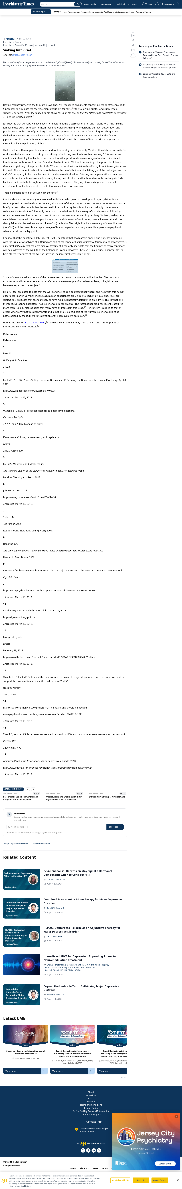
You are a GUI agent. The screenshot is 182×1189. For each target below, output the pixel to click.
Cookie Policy (26, 1186)
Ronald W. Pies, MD (55, 908)
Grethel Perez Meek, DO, (57, 965)
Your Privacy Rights (91, 1114)
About (91, 1092)
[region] (91, 1180)
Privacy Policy (91, 1108)
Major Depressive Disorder (141, 12)
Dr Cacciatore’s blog (34, 322)
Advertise (91, 1095)
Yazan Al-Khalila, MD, (78, 965)
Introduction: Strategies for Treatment (107, 797)
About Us (84, 1168)
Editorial (91, 1101)
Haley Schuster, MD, (71, 967)
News (86, 4)
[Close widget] (176, 1116)
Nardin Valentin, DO (56, 879)
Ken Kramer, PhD (54, 936)
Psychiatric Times (12, 42)
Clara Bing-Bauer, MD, (99, 965)
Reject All (141, 1180)
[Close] (178, 1180)
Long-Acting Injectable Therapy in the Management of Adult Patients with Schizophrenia (96, 12)
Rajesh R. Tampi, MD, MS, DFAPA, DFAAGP (63, 970)
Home (73, 1168)
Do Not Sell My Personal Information (91, 1111)
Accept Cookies (160, 1180)
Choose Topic (39, 11)
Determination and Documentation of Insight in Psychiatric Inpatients (20, 798)
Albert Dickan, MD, (53, 967)
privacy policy (57, 832)
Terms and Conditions (91, 1104)
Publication (122, 4)
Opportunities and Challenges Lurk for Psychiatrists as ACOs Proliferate (64, 798)
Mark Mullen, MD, (89, 967)
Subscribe (113, 827)
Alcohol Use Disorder (40, 843)
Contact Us (91, 1098)
